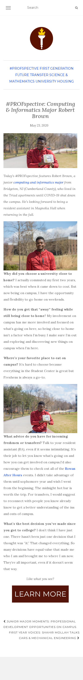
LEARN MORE (40, 593)
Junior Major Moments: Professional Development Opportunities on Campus (39, 624)
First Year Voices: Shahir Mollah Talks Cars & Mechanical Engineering (44, 635)
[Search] (76, 7)
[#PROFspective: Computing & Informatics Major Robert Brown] (40, 150)
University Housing (55, 81)
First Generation (57, 68)
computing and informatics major (38, 182)
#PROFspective (24, 68)
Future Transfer (31, 75)
